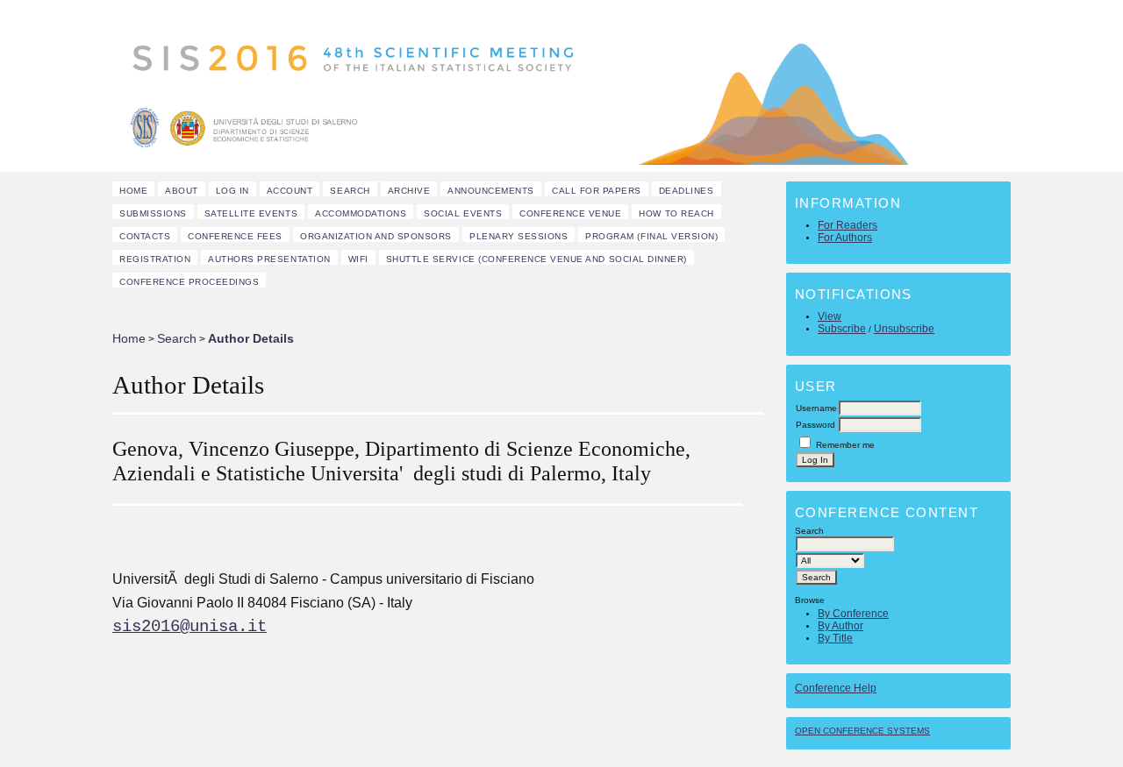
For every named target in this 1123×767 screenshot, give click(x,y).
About (181, 190)
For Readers (847, 225)
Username (816, 408)
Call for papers (596, 190)
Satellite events (250, 213)
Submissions (153, 213)
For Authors (845, 237)
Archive (409, 190)
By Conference (853, 613)
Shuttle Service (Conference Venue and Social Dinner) (536, 259)
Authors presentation (269, 259)
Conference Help (835, 688)
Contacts (144, 236)
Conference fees (235, 236)
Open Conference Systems (862, 730)
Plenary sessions (518, 236)
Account (290, 190)
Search (349, 190)
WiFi (358, 259)
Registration (154, 259)
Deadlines (686, 190)
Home (133, 190)
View (829, 316)
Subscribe (842, 329)
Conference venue (570, 213)
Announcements (490, 190)
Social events (463, 213)
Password (815, 425)
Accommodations (360, 213)
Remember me (845, 445)
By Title (835, 638)
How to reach (676, 213)
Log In (232, 190)
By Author (840, 626)
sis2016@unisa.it (189, 626)
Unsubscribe (904, 329)
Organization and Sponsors (376, 236)
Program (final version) (651, 236)
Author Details (251, 338)
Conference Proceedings (189, 282)
